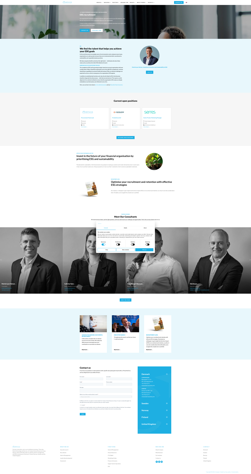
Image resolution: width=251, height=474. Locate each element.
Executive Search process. (116, 85)
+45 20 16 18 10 (194, 290)
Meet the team (125, 300)
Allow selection (125, 249)
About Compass (141, 2)
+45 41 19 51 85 (6, 290)
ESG (109, 466)
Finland (205, 458)
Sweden (205, 452)
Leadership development (66, 458)
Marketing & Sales (112, 458)
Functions (115, 2)
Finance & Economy (112, 461)
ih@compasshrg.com (195, 288)
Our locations (159, 455)
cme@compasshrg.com (69, 288)
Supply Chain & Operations (114, 463)
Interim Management (65, 455)
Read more (81, 172)
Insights (132, 2)
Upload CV (150, 2)
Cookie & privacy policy (225, 472)
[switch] (118, 244)
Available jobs (124, 2)
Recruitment (63, 452)
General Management (113, 450)
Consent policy (235, 472)
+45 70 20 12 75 (146, 383)
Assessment (63, 461)
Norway (205, 455)
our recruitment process (100, 85)
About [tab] (145, 227)
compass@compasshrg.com (148, 385)
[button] (1, 259)
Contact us (178, 2)
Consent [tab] (106, 227)
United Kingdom (207, 461)
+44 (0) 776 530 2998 (132, 290)
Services (99, 2)
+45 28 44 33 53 (142, 290)
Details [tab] (125, 227)
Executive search (64, 450)
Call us (149, 72)
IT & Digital (110, 455)
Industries (106, 2)
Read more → (85, 349)
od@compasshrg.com (132, 288)
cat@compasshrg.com (7, 288)
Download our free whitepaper (122, 198)
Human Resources (112, 452)
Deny (107, 249)
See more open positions (125, 137)
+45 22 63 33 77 (68, 290)
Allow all (144, 249)
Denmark (205, 450)
